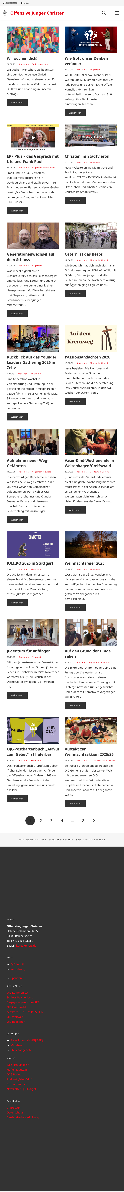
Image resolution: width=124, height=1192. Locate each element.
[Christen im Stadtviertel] (91, 137)
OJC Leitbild (18, 964)
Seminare (107, 471)
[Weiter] (94, 820)
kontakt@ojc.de (26, 945)
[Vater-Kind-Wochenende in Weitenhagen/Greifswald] (91, 442)
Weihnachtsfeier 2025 (84, 563)
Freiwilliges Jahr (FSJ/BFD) (27, 1040)
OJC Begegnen (16, 1021)
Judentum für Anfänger (28, 650)
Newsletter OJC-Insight (21, 1089)
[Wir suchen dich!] (33, 40)
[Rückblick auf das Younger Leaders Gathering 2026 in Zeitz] (33, 338)
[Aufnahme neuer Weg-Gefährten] (33, 442)
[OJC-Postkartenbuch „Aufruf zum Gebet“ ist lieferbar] (33, 730)
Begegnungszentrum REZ (23, 1002)
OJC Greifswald (16, 1007)
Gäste (93, 760)
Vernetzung (18, 969)
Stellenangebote (40, 64)
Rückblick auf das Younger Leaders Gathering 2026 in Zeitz (31, 362)
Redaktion (24, 64)
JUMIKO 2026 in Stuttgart (30, 563)
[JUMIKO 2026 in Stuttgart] (33, 544)
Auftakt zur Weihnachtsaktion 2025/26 (89, 751)
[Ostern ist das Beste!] (91, 236)
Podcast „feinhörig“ (19, 1079)
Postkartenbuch (17, 1084)
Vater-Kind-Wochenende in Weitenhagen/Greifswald (89, 463)
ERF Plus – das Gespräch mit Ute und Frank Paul (33, 159)
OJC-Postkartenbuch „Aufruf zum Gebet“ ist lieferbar (33, 751)
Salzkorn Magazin (18, 1064)
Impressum (14, 1107)
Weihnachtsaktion (106, 760)
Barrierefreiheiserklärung (23, 1117)
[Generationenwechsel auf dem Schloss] (33, 236)
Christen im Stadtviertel (87, 156)
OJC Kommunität (17, 992)
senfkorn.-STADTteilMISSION (25, 1012)
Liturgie (105, 260)
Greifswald (95, 471)
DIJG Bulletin (15, 1074)
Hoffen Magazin (17, 1069)
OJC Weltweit (15, 1017)
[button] (104, 13)
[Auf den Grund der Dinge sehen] (91, 632)
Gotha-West (49, 167)
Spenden (16, 978)
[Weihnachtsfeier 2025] (91, 544)
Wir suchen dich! (22, 58)
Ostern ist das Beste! (84, 254)
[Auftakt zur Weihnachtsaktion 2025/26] (91, 730)
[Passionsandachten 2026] (91, 338)
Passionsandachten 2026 (87, 357)
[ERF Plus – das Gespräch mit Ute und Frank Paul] (33, 137)
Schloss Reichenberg (20, 997)
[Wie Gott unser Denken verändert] (91, 40)
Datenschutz (15, 1112)
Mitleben (16, 1045)
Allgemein (95, 69)
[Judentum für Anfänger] (33, 632)
